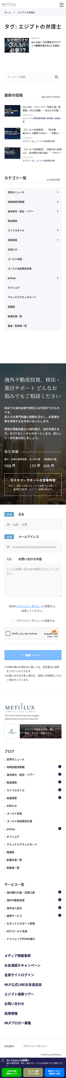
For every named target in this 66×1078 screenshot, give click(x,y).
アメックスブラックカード (22, 297)
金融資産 (12, 240)
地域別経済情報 (16, 201)
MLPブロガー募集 (17, 1022)
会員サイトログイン (19, 974)
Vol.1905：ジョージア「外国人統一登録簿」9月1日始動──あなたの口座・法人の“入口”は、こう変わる (41, 110)
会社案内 (9, 1046)
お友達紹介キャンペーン (22, 965)
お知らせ (12, 249)
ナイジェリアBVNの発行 (21, 939)
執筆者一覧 (13, 867)
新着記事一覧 (15, 316)
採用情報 (11, 1013)
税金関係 (12, 220)
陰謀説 (11, 306)
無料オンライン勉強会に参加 (54, 1072)
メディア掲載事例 (17, 955)
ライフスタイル (16, 230)
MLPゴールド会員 (17, 931)
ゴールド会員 (15, 259)
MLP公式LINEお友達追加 (23, 984)
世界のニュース (16, 192)
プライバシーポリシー (29, 606)
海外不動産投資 (16, 900)
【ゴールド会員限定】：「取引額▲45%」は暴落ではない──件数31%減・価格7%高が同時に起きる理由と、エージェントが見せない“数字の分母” (42, 135)
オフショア (14, 287)
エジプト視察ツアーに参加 (33, 1072)
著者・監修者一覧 (17, 325)
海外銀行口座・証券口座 (21, 892)
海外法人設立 (14, 908)
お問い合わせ (14, 1003)
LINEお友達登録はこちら (11, 1072)
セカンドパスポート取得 (21, 923)
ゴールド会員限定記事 (20, 268)
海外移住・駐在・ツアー (21, 211)
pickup (12, 278)
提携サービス (14, 916)
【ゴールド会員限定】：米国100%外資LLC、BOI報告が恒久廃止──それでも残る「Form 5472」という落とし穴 (42, 153)
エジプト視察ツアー (19, 994)
